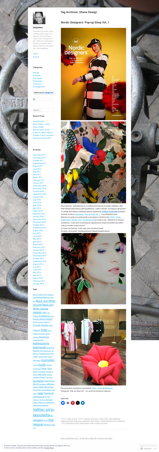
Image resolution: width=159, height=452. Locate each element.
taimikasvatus (39, 396)
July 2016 (37, 199)
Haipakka (38, 27)
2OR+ (106, 419)
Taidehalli (49, 393)
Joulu (50, 330)
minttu (35, 365)
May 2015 (37, 238)
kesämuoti (86, 421)
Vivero (92, 423)
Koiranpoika (37, 81)
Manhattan (36, 360)
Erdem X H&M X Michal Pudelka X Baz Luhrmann (43, 134)
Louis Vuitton (42, 356)
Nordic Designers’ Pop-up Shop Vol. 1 (85, 22)
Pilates (42, 377)
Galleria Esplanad (67, 421)
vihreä (45, 420)
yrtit (34, 428)
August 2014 (38, 264)
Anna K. (36, 56)
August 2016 (38, 197)
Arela (118, 217)
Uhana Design (88, 219)
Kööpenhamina (44, 353)
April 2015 (37, 241)
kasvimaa (44, 336)
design (52, 316)
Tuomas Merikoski (46, 400)
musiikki (49, 365)
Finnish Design (41, 325)
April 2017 (37, 174)
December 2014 (39, 252)
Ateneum (50, 294)
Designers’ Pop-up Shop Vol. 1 (88, 214)
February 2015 (39, 247)
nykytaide (41, 371)
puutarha (38, 380)
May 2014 (37, 272)
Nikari (94, 388)
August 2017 (38, 166)
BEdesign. (117, 419)
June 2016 (37, 202)
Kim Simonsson (45, 351)
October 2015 (38, 225)
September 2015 (39, 227)
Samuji (36, 384)
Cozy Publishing (41, 316)
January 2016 (38, 216)
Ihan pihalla (37, 78)
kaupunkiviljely (38, 340)
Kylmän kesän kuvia (41, 129)
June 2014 (37, 269)
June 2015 (37, 236)
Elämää (87, 419)
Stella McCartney (46, 387)
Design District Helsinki (42, 319)
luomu (50, 356)
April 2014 (37, 275)
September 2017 (39, 163)
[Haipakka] (39, 24)
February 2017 (39, 180)
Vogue (47, 424)
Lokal (35, 356)
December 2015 (39, 219)
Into (44, 329)
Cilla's (44, 312)
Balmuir (46, 297)
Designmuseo (38, 322)
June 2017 (37, 169)
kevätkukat (50, 348)
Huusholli (36, 75)
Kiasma (36, 350)
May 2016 (37, 205)
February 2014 (39, 280)
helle (51, 325)
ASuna (35, 294)
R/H (63, 423)
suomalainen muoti (72, 423)
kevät (42, 347)
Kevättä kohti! (38, 121)
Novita (35, 371)
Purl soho (48, 377)
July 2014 (37, 266)
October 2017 (38, 160)
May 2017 (37, 171)
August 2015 (38, 230)
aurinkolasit (38, 297)
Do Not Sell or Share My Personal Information (95, 438)
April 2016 (37, 208)
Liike (52, 353)
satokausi (42, 384)
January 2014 (38, 283)
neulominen (37, 369)
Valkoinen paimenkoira (46, 402)
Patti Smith (41, 374)
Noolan (74, 219)
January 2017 (38, 182)
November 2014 (39, 255)
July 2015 (37, 233)
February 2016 (39, 213)
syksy (35, 393)
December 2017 (39, 154)
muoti (41, 364)
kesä (36, 347)
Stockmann (37, 390)
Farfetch (46, 322)
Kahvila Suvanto (39, 333)
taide (40, 393)
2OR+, (113, 217)
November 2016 (39, 188)
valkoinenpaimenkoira (40, 405)
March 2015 (38, 244)
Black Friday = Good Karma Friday (41, 125)
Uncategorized (39, 86)
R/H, (80, 219)
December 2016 (39, 185)
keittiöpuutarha (41, 343)
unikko (35, 402)
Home (35, 53)
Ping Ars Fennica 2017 (42, 138)
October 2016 (38, 191)
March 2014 (38, 278)
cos (48, 312)
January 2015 (38, 250)
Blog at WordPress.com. (70, 438)
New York (47, 368)
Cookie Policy (49, 448)
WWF (53, 425)
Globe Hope (66, 219)
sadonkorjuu (49, 380)
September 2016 (39, 194)
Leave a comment (102, 423)
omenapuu (49, 371)
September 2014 (39, 261)
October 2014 (38, 258)
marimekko (47, 360)
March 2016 (38, 210)
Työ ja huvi (94, 419)
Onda (35, 374)
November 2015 (39, 222)
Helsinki (37, 330)
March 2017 (38, 177)
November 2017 (39, 157)
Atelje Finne (42, 294)
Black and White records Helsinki (43, 308)
